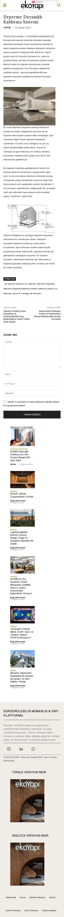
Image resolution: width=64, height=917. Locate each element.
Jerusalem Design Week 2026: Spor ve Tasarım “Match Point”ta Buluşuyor (21, 633)
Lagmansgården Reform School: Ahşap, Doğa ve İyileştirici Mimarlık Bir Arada (22, 538)
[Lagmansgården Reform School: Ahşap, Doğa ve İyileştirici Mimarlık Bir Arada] (22, 518)
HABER (13, 670)
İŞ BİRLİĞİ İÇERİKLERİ (18, 449)
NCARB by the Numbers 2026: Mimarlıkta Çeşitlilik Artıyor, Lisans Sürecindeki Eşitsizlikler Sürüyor (21, 586)
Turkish (39, 2)
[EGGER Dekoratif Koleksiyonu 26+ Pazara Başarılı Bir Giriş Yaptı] (22, 437)
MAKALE (13, 576)
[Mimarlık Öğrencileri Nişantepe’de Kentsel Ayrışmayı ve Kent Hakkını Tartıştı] (22, 658)
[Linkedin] (21, 749)
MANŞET (13, 491)
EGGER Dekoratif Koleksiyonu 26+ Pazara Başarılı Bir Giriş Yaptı (20, 456)
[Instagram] (8, 749)
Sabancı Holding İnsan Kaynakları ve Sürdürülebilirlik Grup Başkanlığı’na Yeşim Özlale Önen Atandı (16, 316)
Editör (7, 27)
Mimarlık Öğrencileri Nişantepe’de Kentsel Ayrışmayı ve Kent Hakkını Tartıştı (21, 677)
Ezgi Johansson (17, 500)
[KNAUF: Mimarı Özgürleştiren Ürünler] (22, 479)
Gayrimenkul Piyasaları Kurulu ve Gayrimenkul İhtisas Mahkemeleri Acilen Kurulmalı (47, 315)
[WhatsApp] (33, 749)
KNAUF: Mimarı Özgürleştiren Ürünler (21, 495)
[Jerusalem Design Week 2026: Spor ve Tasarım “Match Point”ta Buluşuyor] (22, 614)
